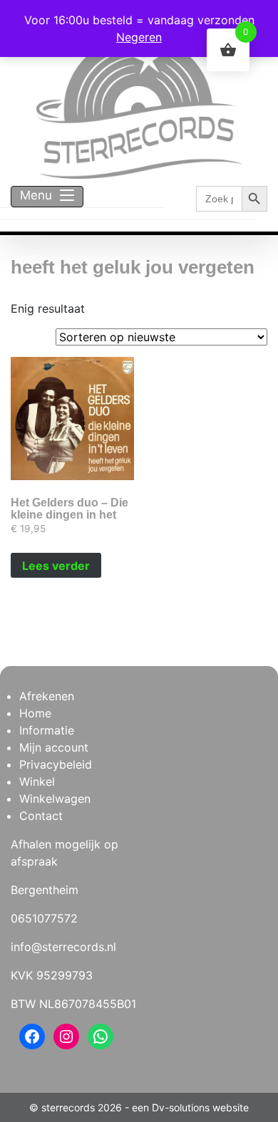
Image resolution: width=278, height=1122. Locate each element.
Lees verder (56, 566)
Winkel (37, 781)
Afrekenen (46, 696)
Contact (41, 816)
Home (35, 713)
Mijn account (53, 747)
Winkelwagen (55, 798)
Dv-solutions (181, 1107)
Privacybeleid (55, 764)
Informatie (46, 730)
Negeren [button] (139, 37)
